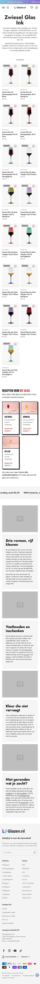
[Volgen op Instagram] (9, 950)
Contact (4, 909)
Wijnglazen (5, 865)
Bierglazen (5, 883)
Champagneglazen (8, 869)
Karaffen (4, 898)
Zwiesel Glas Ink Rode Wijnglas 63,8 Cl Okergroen (9, 214)
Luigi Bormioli (26, 887)
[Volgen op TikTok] (20, 950)
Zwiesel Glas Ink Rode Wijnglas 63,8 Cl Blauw (28, 173)
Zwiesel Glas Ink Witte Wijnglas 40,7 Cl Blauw (10, 293)
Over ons (5, 920)
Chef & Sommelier (28, 883)
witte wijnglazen (22, 793)
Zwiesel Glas (5, 90)
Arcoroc (24, 879)
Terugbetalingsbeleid (28, 975)
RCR (23, 865)
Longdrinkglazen (7, 879)
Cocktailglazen (6, 872)
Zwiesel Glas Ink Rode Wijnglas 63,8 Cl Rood (10, 253)
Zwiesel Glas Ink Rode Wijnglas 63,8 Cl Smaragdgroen (27, 254)
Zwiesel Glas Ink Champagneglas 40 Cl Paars (9, 134)
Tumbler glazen (7, 876)
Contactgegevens (16, 975)
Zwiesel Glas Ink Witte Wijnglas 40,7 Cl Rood (28, 333)
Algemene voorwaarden (8, 978)
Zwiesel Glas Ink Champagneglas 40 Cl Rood (27, 134)
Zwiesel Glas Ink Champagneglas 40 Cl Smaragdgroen (9, 174)
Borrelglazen (6, 887)
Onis (23, 872)
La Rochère (25, 876)
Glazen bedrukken (8, 923)
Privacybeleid (5, 975)
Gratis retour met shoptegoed (13, 2)
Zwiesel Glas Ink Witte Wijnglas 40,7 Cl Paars (10, 333)
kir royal (26, 655)
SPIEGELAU (25, 869)
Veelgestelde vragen (8, 912)
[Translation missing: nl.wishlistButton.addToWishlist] (15, 66)
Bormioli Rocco (27, 890)
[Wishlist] (31, 8)
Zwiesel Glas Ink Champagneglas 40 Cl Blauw (9, 94)
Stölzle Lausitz (26, 898)
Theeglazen (6, 894)
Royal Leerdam (27, 894)
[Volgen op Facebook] (3, 950)
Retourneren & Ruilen (8, 916)
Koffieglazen (6, 890)
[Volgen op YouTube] (15, 950)
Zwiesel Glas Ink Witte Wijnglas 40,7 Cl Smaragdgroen (9, 372)
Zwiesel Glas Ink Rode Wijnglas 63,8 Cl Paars (28, 213)
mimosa (8, 657)
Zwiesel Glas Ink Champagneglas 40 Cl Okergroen (27, 94)
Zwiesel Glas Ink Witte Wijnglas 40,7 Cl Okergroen (28, 294)
